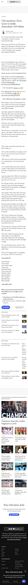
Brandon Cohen (9, 31)
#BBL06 (3, 78)
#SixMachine (11, 82)
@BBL (15, 93)
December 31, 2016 (20, 99)
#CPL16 (3, 82)
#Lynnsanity (22, 80)
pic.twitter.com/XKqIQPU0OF (10, 95)
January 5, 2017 (18, 88)
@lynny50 (20, 77)
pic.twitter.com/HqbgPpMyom (10, 84)
